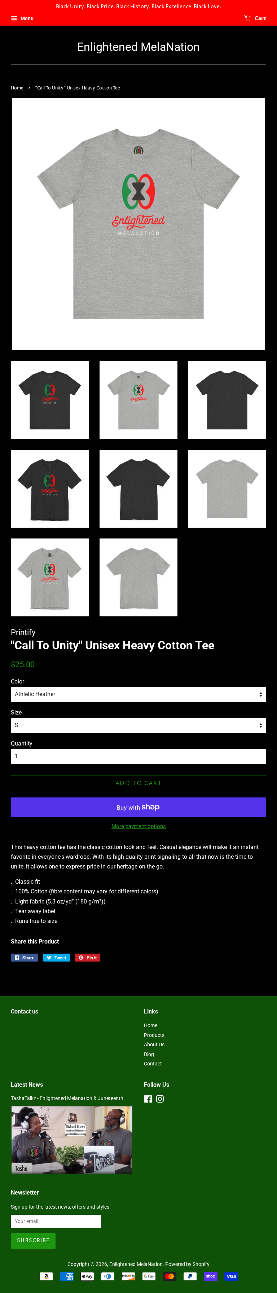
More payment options (138, 826)
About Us (154, 1044)
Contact (153, 1063)
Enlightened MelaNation (138, 47)
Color (17, 681)
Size (16, 712)
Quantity (21, 743)
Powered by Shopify (187, 1264)
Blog (149, 1054)
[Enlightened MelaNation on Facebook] (148, 1100)
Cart (260, 18)
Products (154, 1035)
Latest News (27, 1084)
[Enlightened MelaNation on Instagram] (160, 1100)
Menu (26, 18)
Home (17, 88)
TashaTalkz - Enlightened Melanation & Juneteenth (67, 1098)
